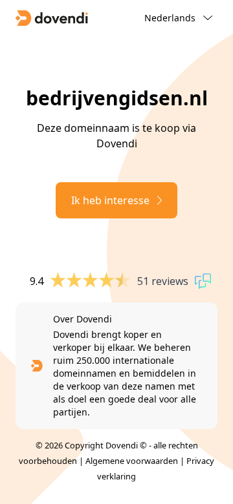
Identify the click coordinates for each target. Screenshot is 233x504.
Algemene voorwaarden (131, 461)
